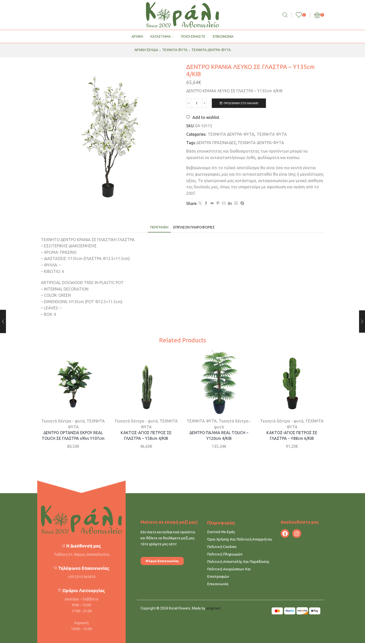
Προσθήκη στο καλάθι (241, 103)
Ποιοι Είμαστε (193, 36)
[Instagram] (296, 533)
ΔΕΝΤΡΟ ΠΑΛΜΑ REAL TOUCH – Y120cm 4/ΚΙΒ (218, 435)
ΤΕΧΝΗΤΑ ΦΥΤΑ (174, 50)
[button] (162, 561)
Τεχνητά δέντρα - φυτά (63, 420)
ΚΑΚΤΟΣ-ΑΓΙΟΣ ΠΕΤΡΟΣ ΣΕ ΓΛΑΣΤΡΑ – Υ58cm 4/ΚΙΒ (146, 435)
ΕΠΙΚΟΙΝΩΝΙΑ (223, 36)
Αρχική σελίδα (146, 50)
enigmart (213, 608)
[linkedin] (230, 203)
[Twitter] (200, 203)
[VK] (212, 203)
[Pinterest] (218, 203)
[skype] (241, 203)
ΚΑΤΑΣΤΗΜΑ (160, 36)
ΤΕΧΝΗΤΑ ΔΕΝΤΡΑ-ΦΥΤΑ (211, 50)
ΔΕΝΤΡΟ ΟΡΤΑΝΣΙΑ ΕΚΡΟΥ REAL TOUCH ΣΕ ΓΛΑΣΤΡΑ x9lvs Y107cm (73, 435)
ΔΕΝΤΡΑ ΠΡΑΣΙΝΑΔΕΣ (216, 142)
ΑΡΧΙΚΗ (137, 36)
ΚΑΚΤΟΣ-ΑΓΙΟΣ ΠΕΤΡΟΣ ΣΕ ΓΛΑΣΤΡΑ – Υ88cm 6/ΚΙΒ (291, 435)
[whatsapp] (236, 203)
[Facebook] (206, 203)
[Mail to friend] (224, 203)
